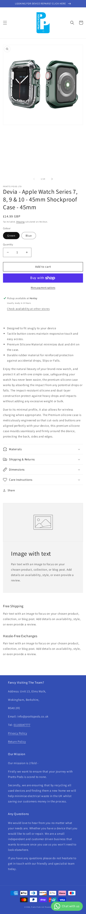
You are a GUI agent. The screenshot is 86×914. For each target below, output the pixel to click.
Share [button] (11, 490)
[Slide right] (52, 179)
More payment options (43, 287)
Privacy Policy (17, 733)
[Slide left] (34, 179)
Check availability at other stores (28, 309)
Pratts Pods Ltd (37, 907)
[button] (5, 22)
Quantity (8, 244)
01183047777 (22, 725)
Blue (29, 235)
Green (11, 235)
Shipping (20, 221)
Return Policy (17, 741)
